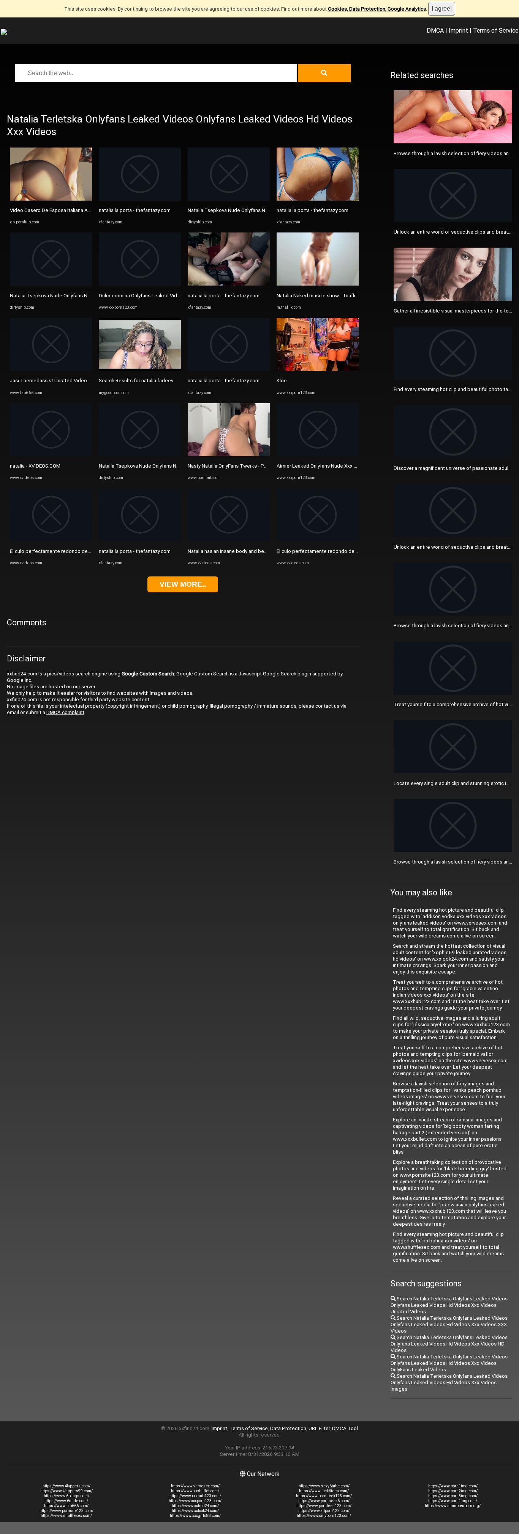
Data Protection (288, 1428)
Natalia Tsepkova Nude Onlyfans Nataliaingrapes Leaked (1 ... (79, 295)
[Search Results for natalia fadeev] (140, 369)
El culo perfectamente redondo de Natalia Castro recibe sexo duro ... (87, 551)
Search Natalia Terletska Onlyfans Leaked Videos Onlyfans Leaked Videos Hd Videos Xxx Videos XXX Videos (449, 1324)
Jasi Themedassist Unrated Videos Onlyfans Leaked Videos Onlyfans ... (90, 380)
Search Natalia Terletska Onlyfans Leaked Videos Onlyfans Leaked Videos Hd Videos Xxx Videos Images (449, 1382)
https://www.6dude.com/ (66, 1500)
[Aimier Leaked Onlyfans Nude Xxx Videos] (318, 454)
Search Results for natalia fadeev (136, 380)
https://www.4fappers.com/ (66, 1486)
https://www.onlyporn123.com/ (324, 1515)
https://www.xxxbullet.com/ (195, 1490)
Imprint (458, 30)
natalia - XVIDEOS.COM (35, 466)
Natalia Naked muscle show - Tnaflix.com (323, 295)
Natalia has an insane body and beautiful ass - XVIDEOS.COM (255, 551)
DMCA (435, 30)
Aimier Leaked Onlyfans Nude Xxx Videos (323, 466)
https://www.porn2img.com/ (453, 1490)
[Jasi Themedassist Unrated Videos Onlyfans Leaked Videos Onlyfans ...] (51, 369)
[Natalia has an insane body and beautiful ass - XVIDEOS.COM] (229, 539)
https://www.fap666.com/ (66, 1505)
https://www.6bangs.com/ (66, 1495)
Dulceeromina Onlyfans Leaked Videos (142, 295)
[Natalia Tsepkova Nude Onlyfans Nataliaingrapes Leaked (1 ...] (51, 284)
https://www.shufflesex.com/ (66, 1515)
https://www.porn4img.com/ (452, 1500)
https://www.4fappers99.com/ (66, 1490)
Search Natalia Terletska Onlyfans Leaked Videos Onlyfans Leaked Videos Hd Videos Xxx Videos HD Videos (449, 1343)
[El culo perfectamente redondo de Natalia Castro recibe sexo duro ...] (51, 539)
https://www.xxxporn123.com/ (195, 1500)
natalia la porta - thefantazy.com (135, 210)
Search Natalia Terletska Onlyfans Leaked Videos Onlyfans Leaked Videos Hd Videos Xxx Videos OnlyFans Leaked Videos (449, 1363)
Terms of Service (495, 30)
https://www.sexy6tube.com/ (324, 1486)
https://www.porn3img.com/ (453, 1495)
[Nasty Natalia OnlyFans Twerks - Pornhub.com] (229, 454)
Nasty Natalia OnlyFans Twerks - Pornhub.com (239, 466)
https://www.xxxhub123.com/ (195, 1495)
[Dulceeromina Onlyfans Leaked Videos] (140, 284)
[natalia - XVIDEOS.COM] (51, 454)
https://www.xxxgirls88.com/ (195, 1515)
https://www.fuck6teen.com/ (324, 1490)
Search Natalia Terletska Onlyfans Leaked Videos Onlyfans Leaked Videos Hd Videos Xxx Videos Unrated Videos (449, 1305)
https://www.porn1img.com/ (453, 1486)
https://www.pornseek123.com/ (324, 1495)
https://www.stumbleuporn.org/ (453, 1505)
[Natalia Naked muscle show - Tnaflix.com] (318, 284)
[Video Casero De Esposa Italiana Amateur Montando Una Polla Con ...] (51, 199)
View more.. (183, 584)
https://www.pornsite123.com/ (66, 1510)
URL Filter (319, 1428)
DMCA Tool (345, 1428)
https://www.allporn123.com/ (324, 1510)
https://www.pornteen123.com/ (323, 1505)
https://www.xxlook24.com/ (195, 1510)
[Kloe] (318, 369)
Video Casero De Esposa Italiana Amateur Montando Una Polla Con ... (87, 210)
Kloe (282, 380)
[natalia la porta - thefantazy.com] (140, 199)
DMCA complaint (65, 712)
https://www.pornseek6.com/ (324, 1500)
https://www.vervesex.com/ (195, 1486)
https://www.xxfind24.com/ (195, 1505)
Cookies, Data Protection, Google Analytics (377, 9)
